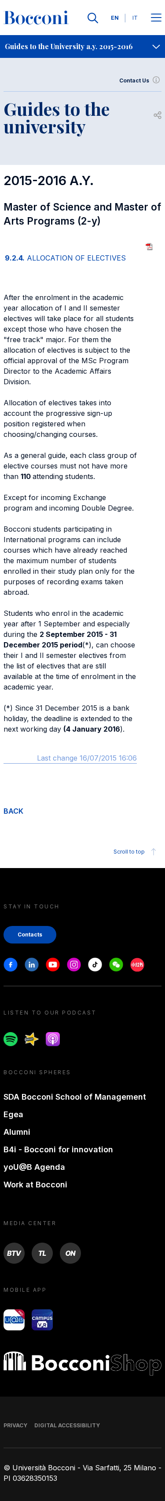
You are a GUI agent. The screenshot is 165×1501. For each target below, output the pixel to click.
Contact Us (134, 80)
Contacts (30, 934)
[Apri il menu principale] (156, 18)
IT (135, 17)
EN (115, 17)
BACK (13, 811)
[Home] (36, 18)
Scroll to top (129, 851)
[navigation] (82, 46)
